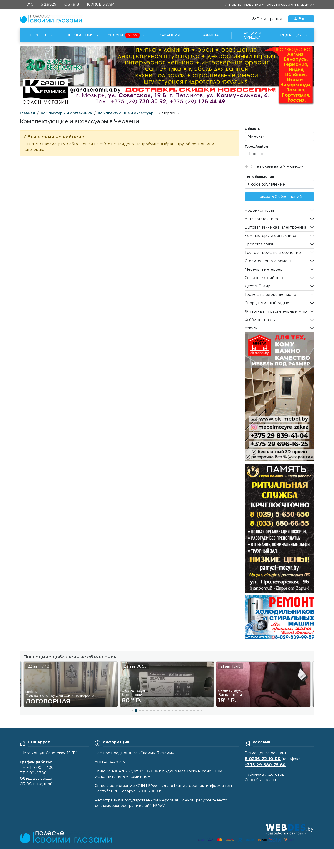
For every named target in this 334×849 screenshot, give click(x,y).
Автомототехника (261, 219)
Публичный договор (264, 774)
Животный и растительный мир (276, 311)
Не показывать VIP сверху (278, 166)
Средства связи (260, 244)
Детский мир (258, 286)
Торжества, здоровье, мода (270, 294)
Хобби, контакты (260, 320)
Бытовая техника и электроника (275, 227)
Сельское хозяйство (264, 278)
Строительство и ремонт (268, 261)
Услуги (251, 328)
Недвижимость (259, 210)
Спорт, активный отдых (267, 303)
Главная (27, 113)
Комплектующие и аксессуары (127, 113)
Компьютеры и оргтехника (66, 113)
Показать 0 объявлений (279, 196)
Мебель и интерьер (264, 269)
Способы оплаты (260, 780)
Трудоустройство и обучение (273, 252)
